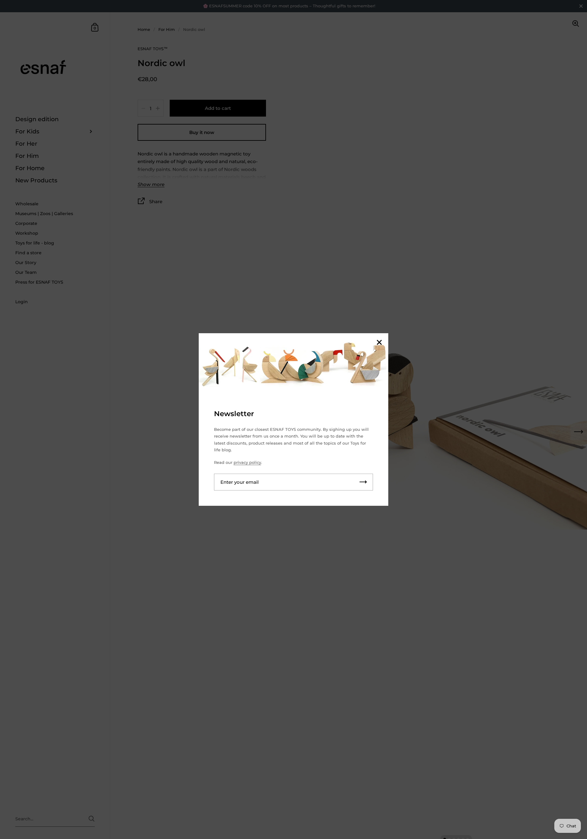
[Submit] (363, 482)
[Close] (379, 342)
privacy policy (247, 462)
